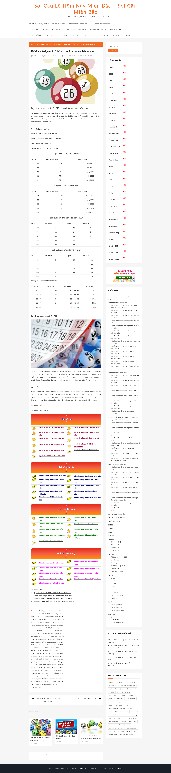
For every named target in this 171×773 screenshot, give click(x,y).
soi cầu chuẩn (124, 711)
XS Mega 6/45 (113, 100)
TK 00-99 (111, 213)
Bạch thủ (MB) (113, 127)
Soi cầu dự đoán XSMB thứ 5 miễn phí (43, 679)
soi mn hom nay (114, 731)
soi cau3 (127, 692)
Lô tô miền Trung (114, 233)
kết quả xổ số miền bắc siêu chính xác (45, 662)
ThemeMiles (118, 768)
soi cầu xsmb (122, 718)
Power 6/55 (112, 113)
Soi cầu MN (125, 715)
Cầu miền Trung (113, 160)
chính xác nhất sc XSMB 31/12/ (40, 614)
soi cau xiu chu (123, 705)
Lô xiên (111, 173)
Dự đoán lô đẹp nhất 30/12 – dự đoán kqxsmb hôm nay (54, 601)
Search (113, 50)
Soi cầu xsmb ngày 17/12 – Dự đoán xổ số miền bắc (53, 596)
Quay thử (126, 35)
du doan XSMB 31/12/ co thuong (49, 628)
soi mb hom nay (132, 728)
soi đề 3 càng (113, 734)
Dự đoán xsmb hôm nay (102, 24)
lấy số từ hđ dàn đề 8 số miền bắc (86, 450)
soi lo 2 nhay (132, 721)
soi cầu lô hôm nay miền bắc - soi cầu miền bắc (46, 56)
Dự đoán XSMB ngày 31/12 (51, 650)
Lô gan (111, 166)
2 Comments (94, 56)
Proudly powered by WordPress (84, 768)
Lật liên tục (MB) (114, 133)
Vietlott (84, 35)
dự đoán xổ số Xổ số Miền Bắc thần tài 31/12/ (49, 645)
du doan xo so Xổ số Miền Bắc (51, 616)
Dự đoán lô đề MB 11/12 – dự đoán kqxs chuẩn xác (52, 593)
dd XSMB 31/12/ (35, 616)
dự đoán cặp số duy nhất (129, 689)
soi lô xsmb (121, 728)
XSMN (58, 35)
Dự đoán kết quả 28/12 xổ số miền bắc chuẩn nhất (53, 598)
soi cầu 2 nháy (113, 711)
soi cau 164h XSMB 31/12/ (42, 670)
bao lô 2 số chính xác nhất (53, 611)
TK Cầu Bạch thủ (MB (119, 557)
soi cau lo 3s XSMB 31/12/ (52, 681)
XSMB (49, 35)
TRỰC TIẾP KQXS (37, 35)
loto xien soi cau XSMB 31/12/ (48, 664)
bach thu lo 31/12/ (38, 611)
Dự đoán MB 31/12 (38, 405)
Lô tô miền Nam (113, 226)
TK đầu (111, 186)
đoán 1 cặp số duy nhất (126, 734)
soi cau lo (112, 698)
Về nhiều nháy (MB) (115, 147)
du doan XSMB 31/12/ (42, 625)
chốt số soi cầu (120, 682)
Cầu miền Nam (113, 153)
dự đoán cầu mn (114, 689)
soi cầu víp (134, 715)
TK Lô (105, 35)
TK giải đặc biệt (113, 200)
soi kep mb (124, 721)
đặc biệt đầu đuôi (40, 659)
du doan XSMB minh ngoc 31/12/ (44, 633)
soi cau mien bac (130, 698)
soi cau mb (120, 698)
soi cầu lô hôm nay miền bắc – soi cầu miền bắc (47, 24)
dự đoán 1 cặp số (114, 685)
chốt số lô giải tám (56, 614)
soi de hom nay (113, 721)
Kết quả (75, 35)
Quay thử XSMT (113, 252)
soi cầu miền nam (114, 715)
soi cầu (130, 708)
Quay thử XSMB (114, 246)
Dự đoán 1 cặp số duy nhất (129, 685)
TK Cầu (95, 35)
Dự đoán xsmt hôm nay (119, 420)
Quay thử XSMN (114, 259)
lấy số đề (111, 692)
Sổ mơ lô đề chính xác (98, 29)
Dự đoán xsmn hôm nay (75, 29)
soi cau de (130, 695)
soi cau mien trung (114, 702)
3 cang (111, 682)
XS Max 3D (112, 120)
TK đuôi (111, 193)
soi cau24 (122, 695)
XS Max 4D (112, 107)
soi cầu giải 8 (134, 711)
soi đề (134, 731)
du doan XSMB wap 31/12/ (53, 636)
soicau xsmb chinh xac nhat (117, 708)
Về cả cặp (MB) (113, 140)
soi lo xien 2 (112, 728)
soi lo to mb (119, 725)
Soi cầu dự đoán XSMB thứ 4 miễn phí (50, 676)
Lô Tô (115, 35)
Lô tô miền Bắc (113, 219)
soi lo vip (127, 725)
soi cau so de (126, 702)
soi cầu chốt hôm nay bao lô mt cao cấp (46, 29)
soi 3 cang (120, 692)
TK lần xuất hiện (113, 206)
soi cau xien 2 (113, 705)
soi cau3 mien (113, 695)
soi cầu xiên (112, 718)
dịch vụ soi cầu (131, 682)
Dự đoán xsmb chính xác (77, 24)
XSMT (66, 35)
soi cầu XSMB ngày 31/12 (49, 684)
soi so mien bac (125, 731)
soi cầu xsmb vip (133, 718)
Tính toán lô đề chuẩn (118, 29)
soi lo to (111, 725)
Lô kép (111, 180)
